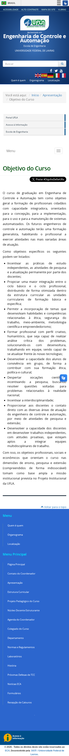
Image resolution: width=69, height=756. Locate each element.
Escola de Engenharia (17, 131)
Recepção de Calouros (20, 702)
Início (35, 95)
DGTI (34, 750)
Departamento (16, 638)
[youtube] (61, 70)
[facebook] (51, 70)
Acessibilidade (10, 9)
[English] (38, 75)
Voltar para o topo (54, 507)
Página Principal (16, 564)
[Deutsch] (50, 75)
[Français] (63, 75)
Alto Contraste (29, 9)
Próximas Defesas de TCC (21, 674)
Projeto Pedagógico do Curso (23, 601)
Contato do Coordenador (21, 573)
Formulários (14, 693)
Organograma (36, 80)
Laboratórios (15, 656)
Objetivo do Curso (27, 168)
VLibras (62, 9)
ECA (7, 750)
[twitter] (56, 70)
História (12, 665)
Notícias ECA (14, 684)
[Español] (44, 75)
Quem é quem (18, 80)
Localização (54, 80)
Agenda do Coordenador (21, 619)
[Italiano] (57, 75)
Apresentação (52, 95)
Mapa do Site (48, 9)
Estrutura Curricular (18, 592)
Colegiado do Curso (18, 628)
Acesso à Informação (16, 124)
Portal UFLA (12, 117)
